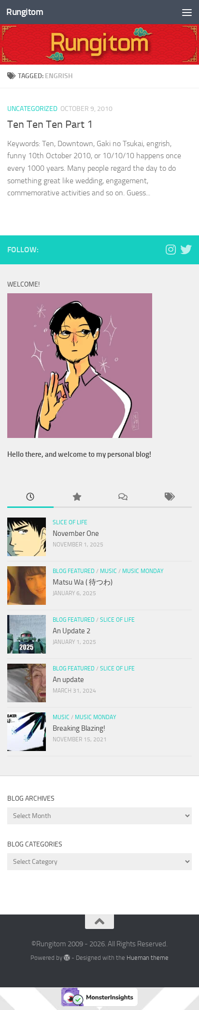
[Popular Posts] (77, 497)
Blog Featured (74, 571)
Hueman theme (148, 957)
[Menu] (187, 12)
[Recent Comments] (123, 497)
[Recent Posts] (30, 497)
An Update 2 (71, 631)
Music (108, 571)
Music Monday (142, 571)
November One (76, 533)
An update (68, 679)
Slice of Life (70, 522)
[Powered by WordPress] (67, 958)
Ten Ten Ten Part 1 (50, 124)
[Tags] (169, 497)
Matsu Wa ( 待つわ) (83, 582)
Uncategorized (32, 109)
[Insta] (170, 249)
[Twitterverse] (186, 249)
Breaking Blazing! (79, 728)
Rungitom (24, 11)
